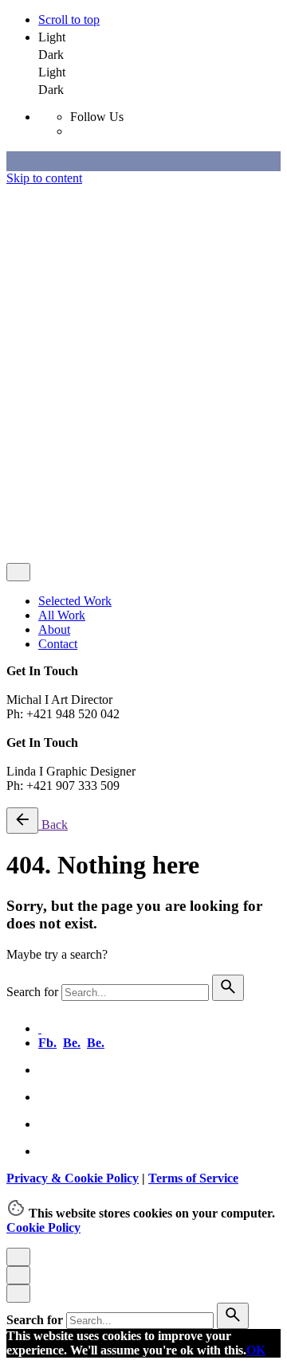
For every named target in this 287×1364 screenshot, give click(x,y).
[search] (228, 988)
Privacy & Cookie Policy (69, 363)
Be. (72, 1042)
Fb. (47, 1042)
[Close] (18, 195)
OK (255, 1350)
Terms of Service (183, 363)
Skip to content (44, 178)
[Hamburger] (12, 508)
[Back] (22, 820)
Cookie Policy (43, 1227)
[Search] (54, 537)
